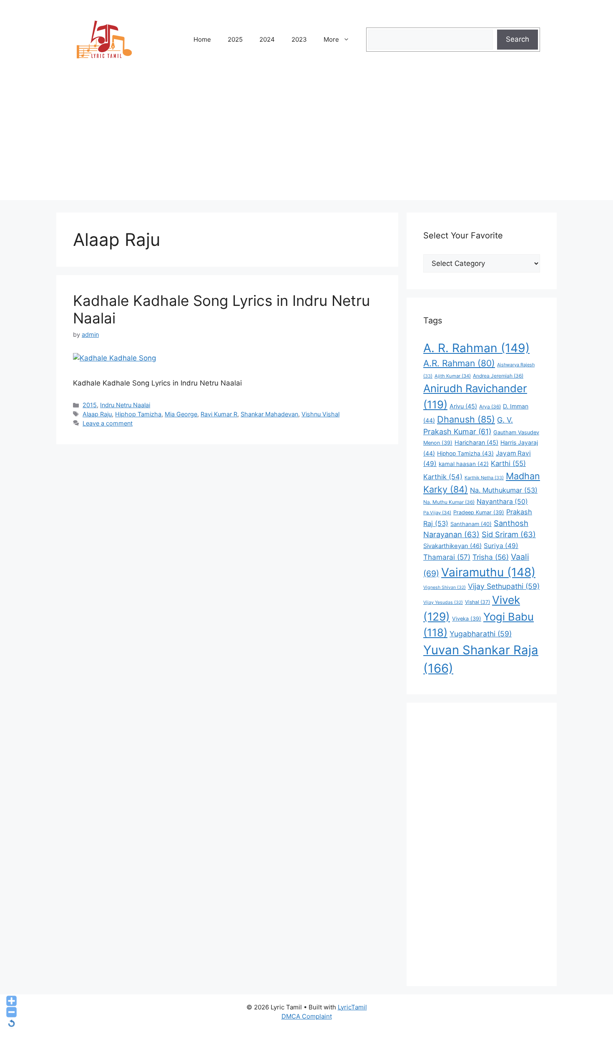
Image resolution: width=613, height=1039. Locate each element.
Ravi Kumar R (219, 414)
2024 (267, 39)
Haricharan (476, 442)
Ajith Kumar (453, 376)
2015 (90, 404)
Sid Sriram (509, 534)
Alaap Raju (97, 414)
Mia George (181, 414)
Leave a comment (108, 423)
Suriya (501, 546)
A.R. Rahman (459, 363)
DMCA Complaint (306, 1016)
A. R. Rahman (476, 348)
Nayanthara (502, 502)
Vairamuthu (488, 572)
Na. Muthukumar (504, 490)
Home (202, 39)
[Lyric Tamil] (104, 39)
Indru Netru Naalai (125, 404)
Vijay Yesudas (443, 602)
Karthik (442, 477)
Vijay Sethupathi (504, 586)
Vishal (477, 602)
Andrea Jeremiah (498, 376)
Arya (490, 406)
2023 (299, 39)
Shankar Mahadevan (269, 414)
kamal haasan (464, 464)
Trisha (490, 557)
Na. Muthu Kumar (449, 502)
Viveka (466, 619)
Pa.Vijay (437, 513)
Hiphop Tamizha (138, 414)
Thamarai (446, 557)
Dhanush (466, 419)
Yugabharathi (481, 633)
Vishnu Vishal (320, 414)
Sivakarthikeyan (452, 546)
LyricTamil (352, 1007)
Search (517, 39)
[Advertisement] (306, 141)
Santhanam (471, 524)
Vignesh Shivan (444, 587)
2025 (235, 39)
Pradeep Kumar (478, 512)
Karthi (508, 463)
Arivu (463, 406)
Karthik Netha (484, 478)
